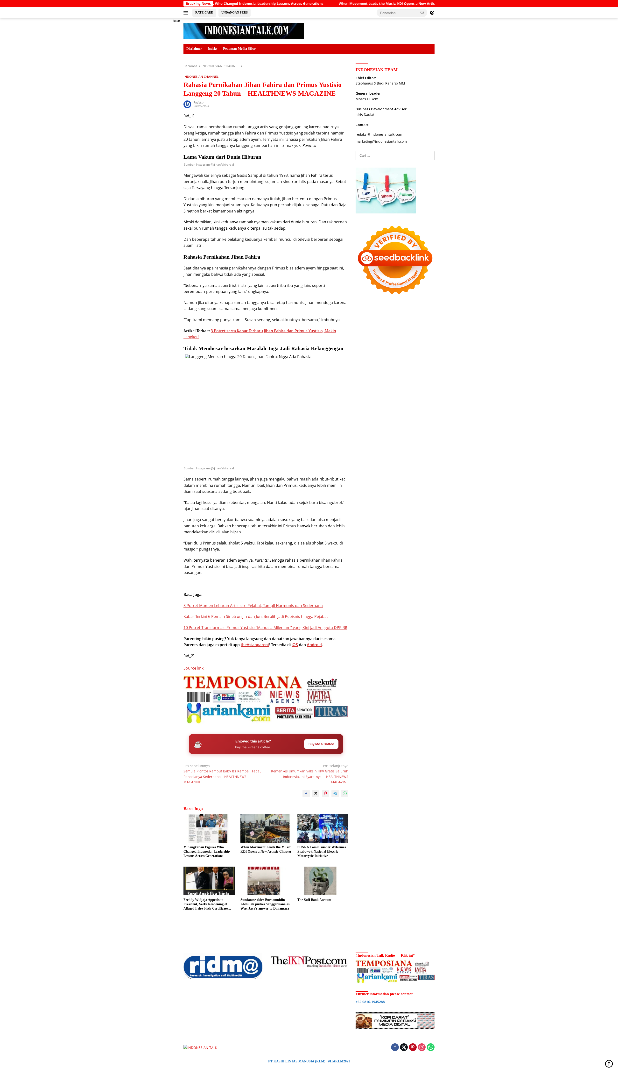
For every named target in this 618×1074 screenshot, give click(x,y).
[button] (422, 12)
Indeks (212, 48)
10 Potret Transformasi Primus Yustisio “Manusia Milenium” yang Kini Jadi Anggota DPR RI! (265, 627)
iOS (295, 644)
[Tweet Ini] (315, 793)
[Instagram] (422, 1047)
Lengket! (191, 336)
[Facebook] (395, 1047)
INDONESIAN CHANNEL (200, 76)
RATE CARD (204, 12)
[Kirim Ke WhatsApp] (344, 793)
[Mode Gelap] (432, 13)
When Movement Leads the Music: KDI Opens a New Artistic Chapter (346, 3)
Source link (193, 668)
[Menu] (186, 13)
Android (314, 644)
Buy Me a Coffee (321, 744)
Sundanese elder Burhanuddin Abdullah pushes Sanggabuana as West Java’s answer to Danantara (264, 904)
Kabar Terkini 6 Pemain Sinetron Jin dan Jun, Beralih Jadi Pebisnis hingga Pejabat (255, 616)
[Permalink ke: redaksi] (187, 104)
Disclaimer (194, 48)
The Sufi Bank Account (314, 900)
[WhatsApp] (431, 1047)
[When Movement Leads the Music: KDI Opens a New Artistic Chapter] (266, 828)
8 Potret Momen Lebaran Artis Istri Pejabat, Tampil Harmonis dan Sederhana (253, 605)
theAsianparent (255, 644)
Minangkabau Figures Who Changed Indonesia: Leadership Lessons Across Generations (206, 851)
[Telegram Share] (335, 793)
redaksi (199, 102)
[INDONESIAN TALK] (243, 30)
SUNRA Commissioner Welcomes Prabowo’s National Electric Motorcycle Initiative (321, 851)
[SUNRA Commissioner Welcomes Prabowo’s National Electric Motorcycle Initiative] (323, 828)
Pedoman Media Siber (239, 48)
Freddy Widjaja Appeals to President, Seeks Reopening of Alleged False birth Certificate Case (205, 904)
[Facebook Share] (306, 793)
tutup (176, 20)
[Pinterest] (413, 1047)
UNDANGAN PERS (234, 12)
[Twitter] (404, 1047)
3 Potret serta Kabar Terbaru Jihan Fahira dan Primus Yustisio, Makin (273, 330)
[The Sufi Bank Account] (323, 881)
